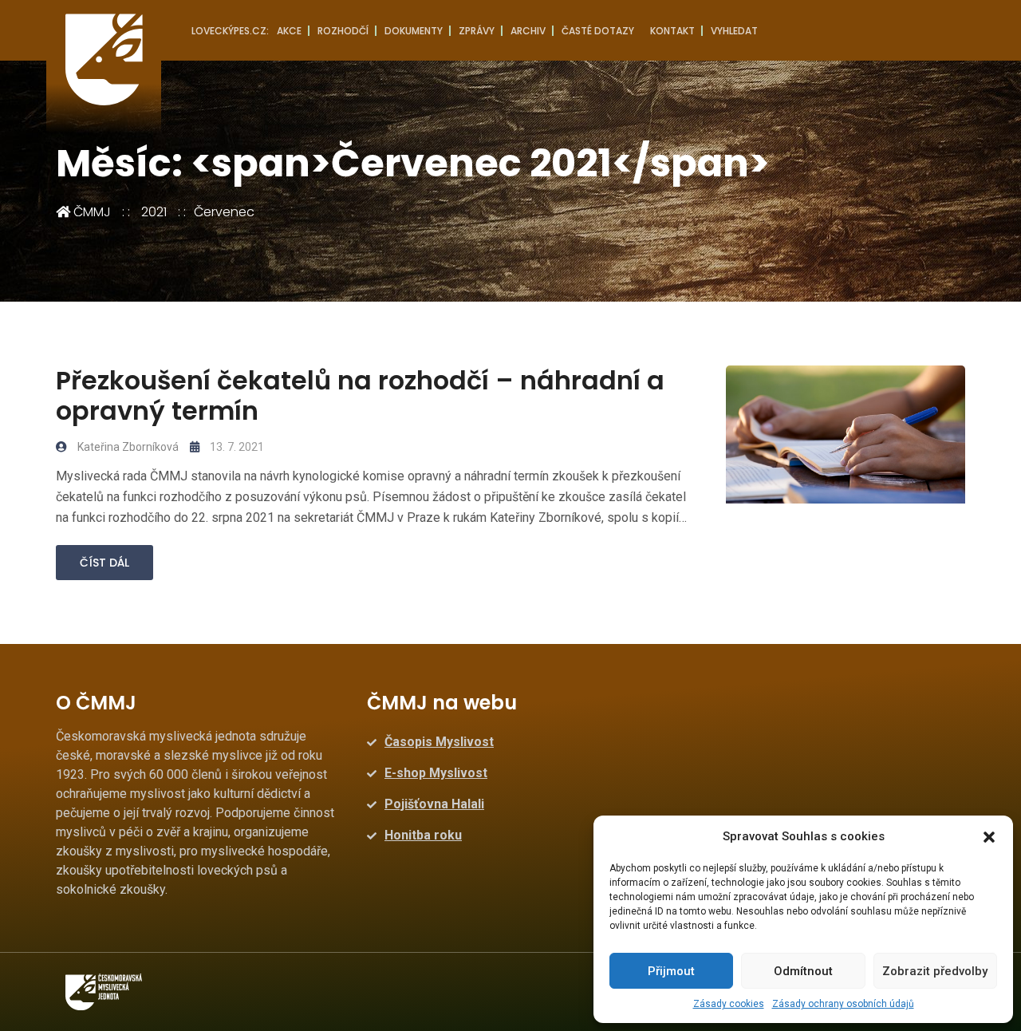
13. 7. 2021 (235, 446)
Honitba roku (423, 835)
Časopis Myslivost (439, 741)
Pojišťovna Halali (434, 804)
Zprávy (477, 31)
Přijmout (671, 971)
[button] (989, 836)
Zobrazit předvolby (934, 971)
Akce (289, 31)
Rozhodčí (343, 31)
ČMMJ (90, 212)
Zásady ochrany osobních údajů (843, 1003)
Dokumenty (413, 31)
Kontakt (672, 31)
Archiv (528, 31)
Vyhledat (734, 31)
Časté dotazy (598, 31)
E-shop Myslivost (435, 772)
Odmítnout (803, 971)
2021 (154, 212)
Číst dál (104, 563)
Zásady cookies (728, 1003)
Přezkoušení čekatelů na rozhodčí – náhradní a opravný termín (360, 395)
